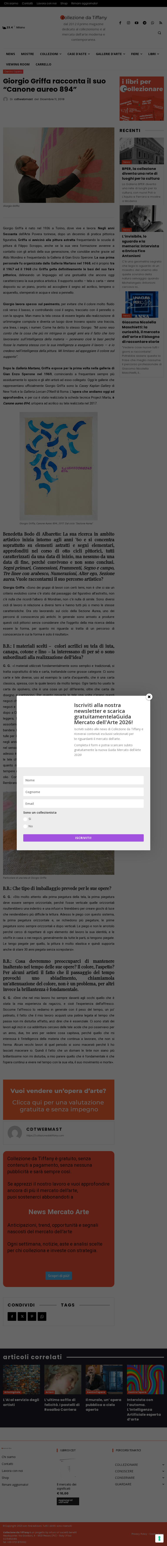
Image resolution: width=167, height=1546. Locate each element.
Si (29, 819)
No (30, 826)
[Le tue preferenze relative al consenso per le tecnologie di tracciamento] (159, 1538)
